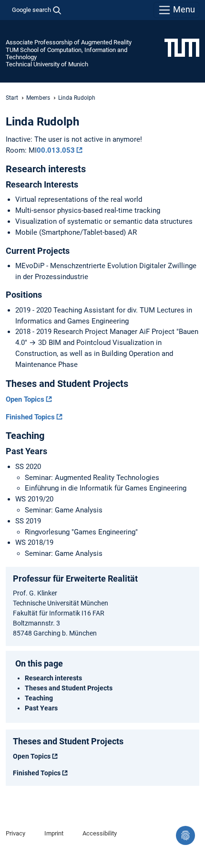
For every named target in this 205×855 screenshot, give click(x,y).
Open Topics (25, 399)
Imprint (53, 833)
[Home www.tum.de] (181, 47)
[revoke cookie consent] (185, 835)
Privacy (15, 833)
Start (12, 97)
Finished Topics (30, 417)
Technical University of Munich (47, 64)
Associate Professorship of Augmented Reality (69, 42)
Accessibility (99, 833)
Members (38, 97)
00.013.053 (56, 150)
